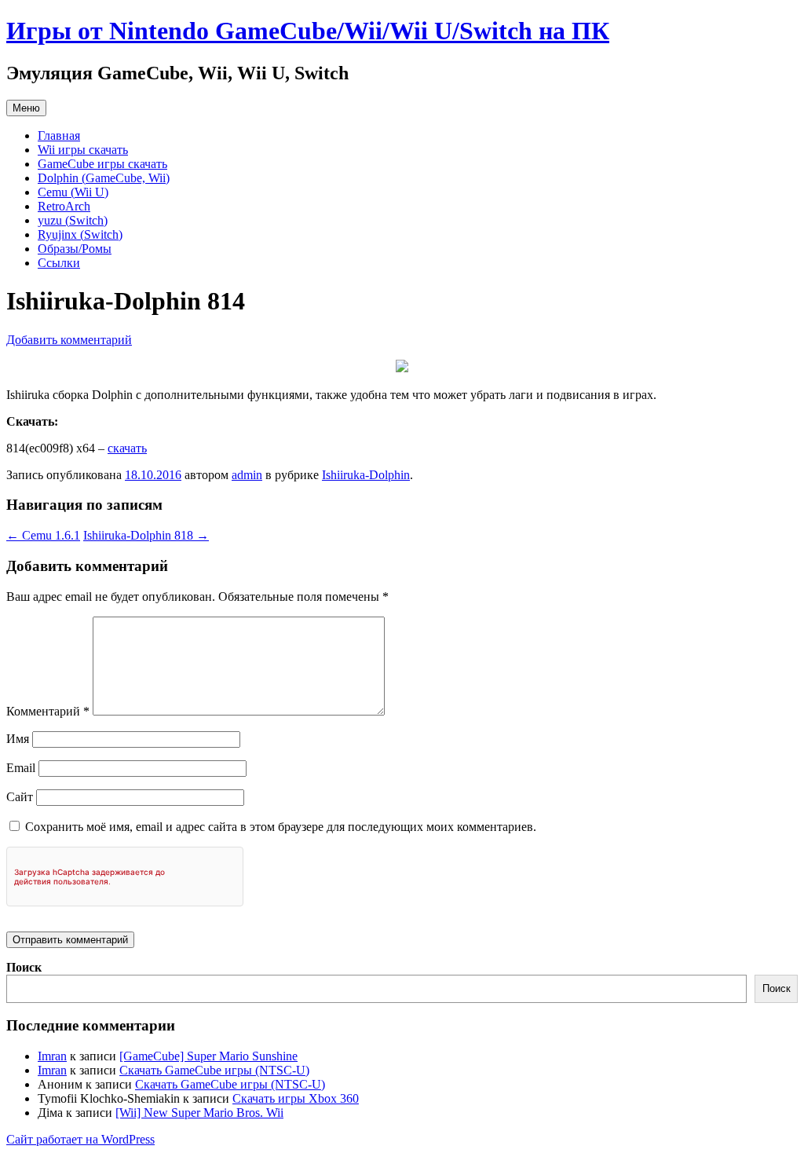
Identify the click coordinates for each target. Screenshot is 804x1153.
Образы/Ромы (74, 248)
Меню (26, 108)
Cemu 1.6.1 (43, 535)
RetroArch (64, 206)
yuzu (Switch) (73, 220)
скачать (127, 448)
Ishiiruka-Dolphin (366, 474)
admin (247, 474)
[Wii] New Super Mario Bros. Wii (199, 1112)
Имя (17, 738)
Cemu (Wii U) (73, 192)
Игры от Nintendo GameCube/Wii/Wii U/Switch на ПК (307, 30)
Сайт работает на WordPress (80, 1139)
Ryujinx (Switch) (80, 234)
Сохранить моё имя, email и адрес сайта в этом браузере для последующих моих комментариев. (280, 826)
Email (20, 767)
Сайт (19, 796)
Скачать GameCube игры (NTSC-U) (214, 1070)
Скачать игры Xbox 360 (295, 1098)
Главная (59, 135)
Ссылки (59, 262)
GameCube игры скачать (102, 163)
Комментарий (48, 711)
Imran (52, 1056)
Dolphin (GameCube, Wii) (104, 178)
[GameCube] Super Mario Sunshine (208, 1056)
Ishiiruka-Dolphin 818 (146, 535)
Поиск (24, 967)
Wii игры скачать (83, 149)
